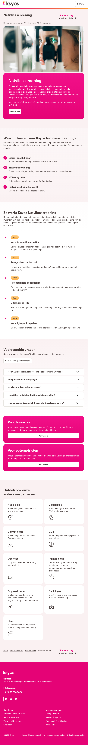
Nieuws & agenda (53, 717)
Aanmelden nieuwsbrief (14, 714)
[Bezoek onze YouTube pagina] (11, 699)
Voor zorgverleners (16, 23)
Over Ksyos (8, 710)
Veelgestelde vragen (12, 721)
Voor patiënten (52, 714)
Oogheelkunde (30, 23)
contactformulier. (56, 354)
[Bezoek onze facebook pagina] (6, 699)
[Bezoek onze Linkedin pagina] (16, 699)
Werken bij (50, 725)
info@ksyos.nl (9, 688)
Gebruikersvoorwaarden (76, 735)
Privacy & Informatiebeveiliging (33, 735)
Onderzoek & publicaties (56, 721)
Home (5, 23)
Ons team (7, 725)
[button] (80, 4)
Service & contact (11, 717)
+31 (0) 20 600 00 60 (12, 692)
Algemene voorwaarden (56, 735)
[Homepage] (11, 4)
